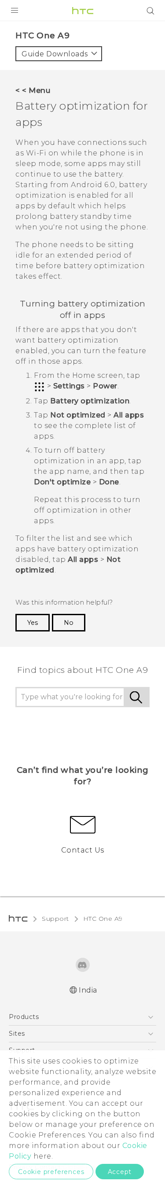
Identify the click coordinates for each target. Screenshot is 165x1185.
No (68, 623)
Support (55, 919)
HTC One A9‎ (103, 919)
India (88, 990)
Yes (32, 623)
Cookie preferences (51, 1172)
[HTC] (82, 10)
